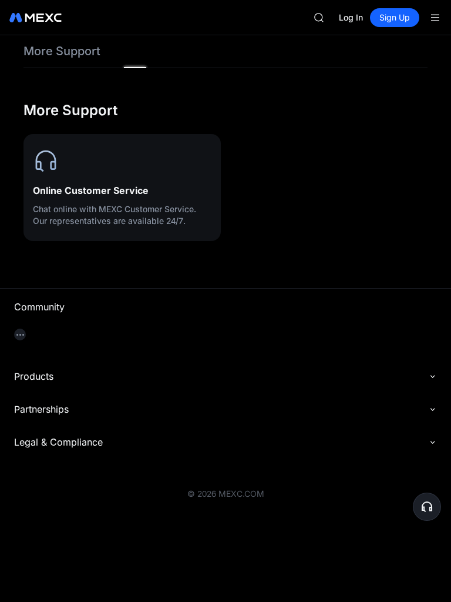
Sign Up (394, 17)
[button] (427, 507)
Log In (351, 17)
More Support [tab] (61, 51)
